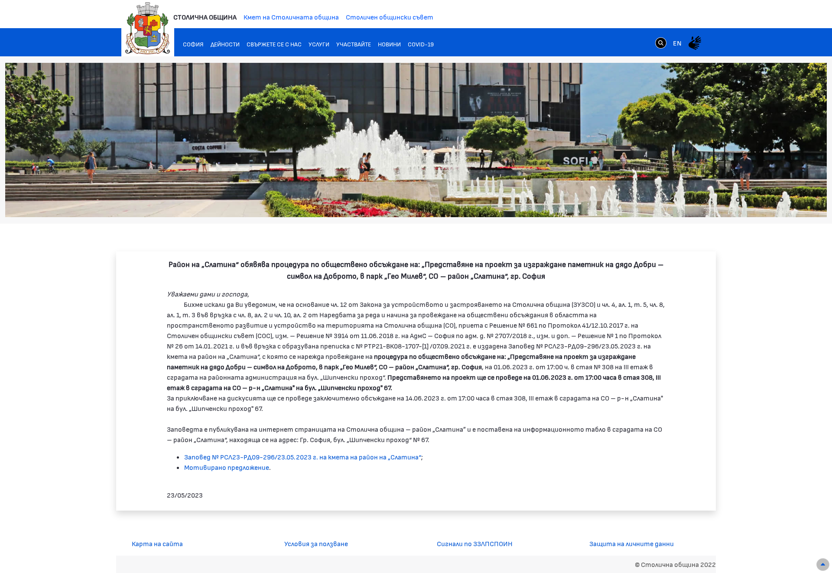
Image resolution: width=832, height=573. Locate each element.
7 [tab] (781, 200)
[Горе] (822, 564)
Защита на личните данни (631, 543)
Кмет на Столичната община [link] (291, 17)
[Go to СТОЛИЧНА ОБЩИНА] (148, 28)
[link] (661, 42)
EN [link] (677, 43)
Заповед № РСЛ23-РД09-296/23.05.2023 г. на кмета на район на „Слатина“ (302, 457)
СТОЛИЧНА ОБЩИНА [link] (205, 17)
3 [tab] (746, 200)
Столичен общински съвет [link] (389, 17)
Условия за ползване (316, 543)
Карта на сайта (157, 543)
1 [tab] (729, 200)
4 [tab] (755, 200)
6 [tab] (772, 200)
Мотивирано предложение (226, 467)
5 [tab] (764, 200)
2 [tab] (738, 200)
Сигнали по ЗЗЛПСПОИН (475, 543)
